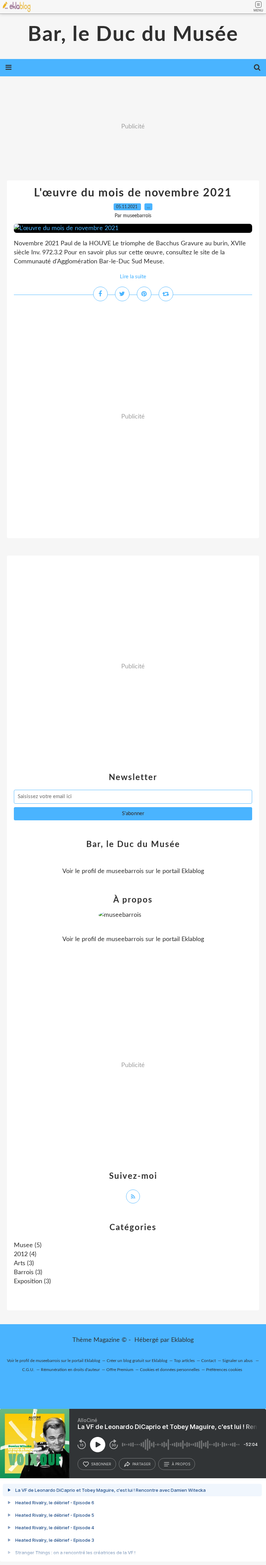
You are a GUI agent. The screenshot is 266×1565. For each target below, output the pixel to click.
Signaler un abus (238, 1361)
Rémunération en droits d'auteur (70, 1370)
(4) (25, 1254)
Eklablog (182, 1340)
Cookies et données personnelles (170, 1370)
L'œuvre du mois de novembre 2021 (133, 192)
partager (141, 1464)
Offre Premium (119, 1370)
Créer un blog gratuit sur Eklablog (137, 1361)
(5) (28, 1245)
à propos (181, 1464)
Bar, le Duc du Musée (133, 34)
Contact (208, 1361)
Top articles (184, 1361)
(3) (24, 1263)
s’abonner (101, 1464)
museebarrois (125, 871)
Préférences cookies (224, 1370)
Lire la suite (133, 276)
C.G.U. (28, 1370)
